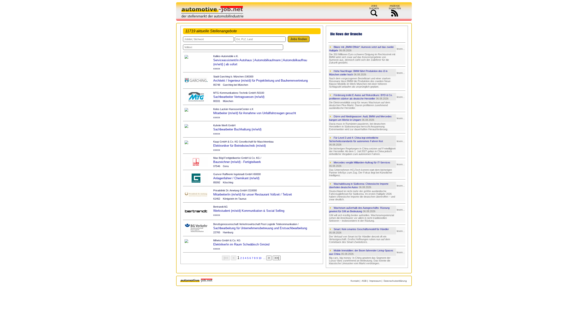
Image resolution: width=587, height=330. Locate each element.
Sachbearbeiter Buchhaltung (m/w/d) (237, 129)
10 (260, 258)
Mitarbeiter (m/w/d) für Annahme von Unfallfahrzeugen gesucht (254, 113)
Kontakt (355, 281)
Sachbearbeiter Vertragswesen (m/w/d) (238, 97)
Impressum (375, 281)
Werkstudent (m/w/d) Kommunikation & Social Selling (248, 210)
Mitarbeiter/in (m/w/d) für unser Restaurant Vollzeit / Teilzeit (252, 194)
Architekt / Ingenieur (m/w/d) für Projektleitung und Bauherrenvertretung (260, 80)
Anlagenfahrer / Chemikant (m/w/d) (236, 178)
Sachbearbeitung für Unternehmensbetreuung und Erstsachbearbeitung (260, 228)
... (264, 258)
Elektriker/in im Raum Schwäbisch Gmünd (241, 244)
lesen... (401, 48)
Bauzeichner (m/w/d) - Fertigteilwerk (237, 162)
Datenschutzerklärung (395, 281)
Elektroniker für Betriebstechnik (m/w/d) (239, 145)
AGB (364, 281)
